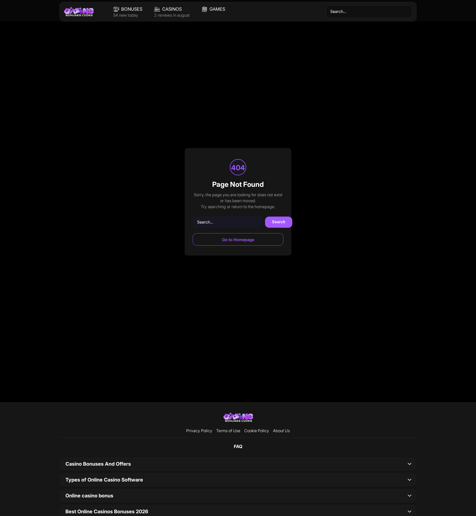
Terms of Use (228, 430)
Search (278, 222)
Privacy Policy (199, 430)
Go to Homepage (238, 239)
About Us (281, 430)
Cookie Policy (256, 430)
